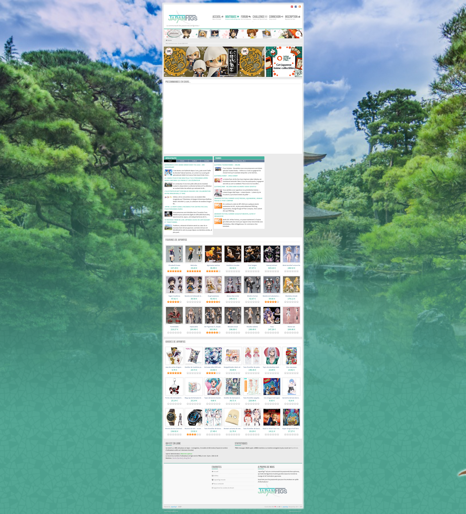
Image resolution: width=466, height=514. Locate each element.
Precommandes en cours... (178, 82)
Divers (182, 161)
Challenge (259, 17)
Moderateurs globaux (186, 454)
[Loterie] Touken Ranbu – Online (227, 165)
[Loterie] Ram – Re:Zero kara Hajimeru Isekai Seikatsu (235, 187)
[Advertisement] (284, 192)
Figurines (218, 158)
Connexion (275, 17)
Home (169, 40)
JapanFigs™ (174, 507)
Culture (194, 161)
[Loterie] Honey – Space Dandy (226, 176)
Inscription (291, 17)
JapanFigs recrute (219, 480)
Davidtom (294, 448)
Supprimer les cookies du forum (223, 488)
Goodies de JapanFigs (175, 341)
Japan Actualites (170, 158)
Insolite (206, 161)
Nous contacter (218, 484)
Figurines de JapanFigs (176, 240)
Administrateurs (175, 454)
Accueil (216, 17)
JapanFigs (285, 507)
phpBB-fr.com (174, 511)
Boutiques (231, 17)
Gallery (215, 476)
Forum (244, 17)
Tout (170, 161)
